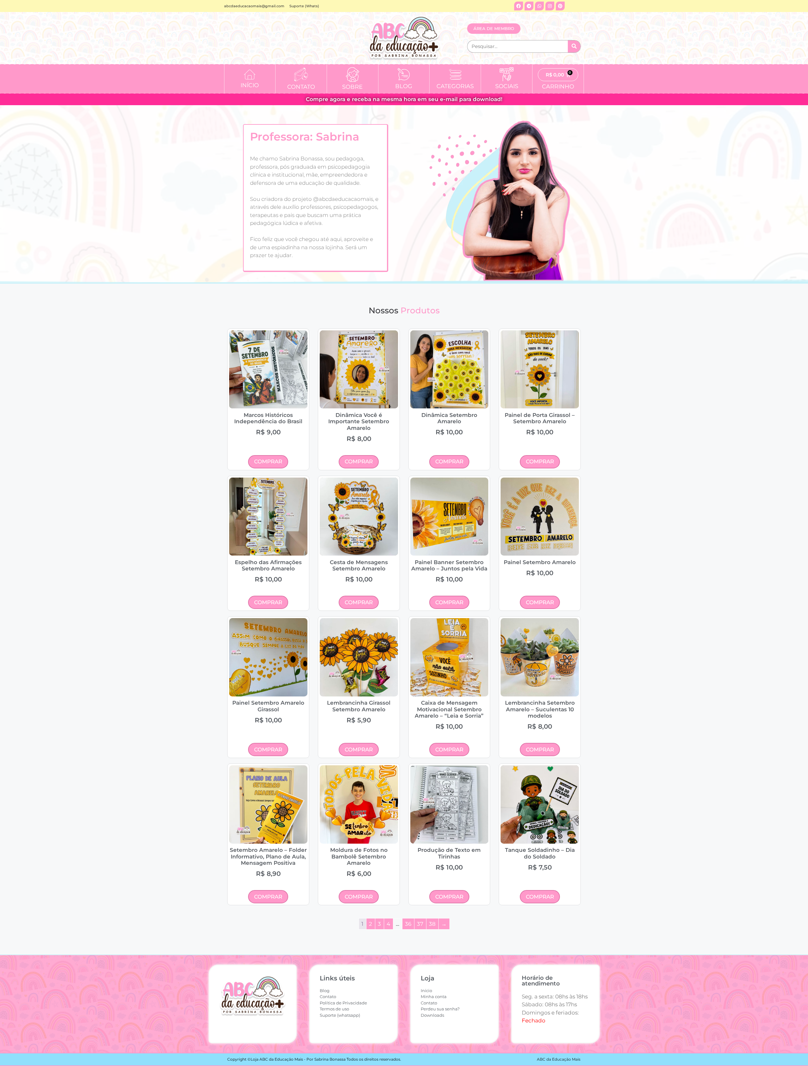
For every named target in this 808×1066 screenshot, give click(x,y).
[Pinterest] (560, 6)
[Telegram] (529, 6)
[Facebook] (518, 6)
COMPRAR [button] (268, 461)
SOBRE (352, 86)
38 (432, 924)
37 (420, 924)
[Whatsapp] (539, 6)
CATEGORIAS (455, 86)
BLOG (403, 86)
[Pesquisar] (574, 46)
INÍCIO (250, 85)
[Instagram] (549, 6)
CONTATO (301, 86)
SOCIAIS (506, 86)
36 (408, 924)
